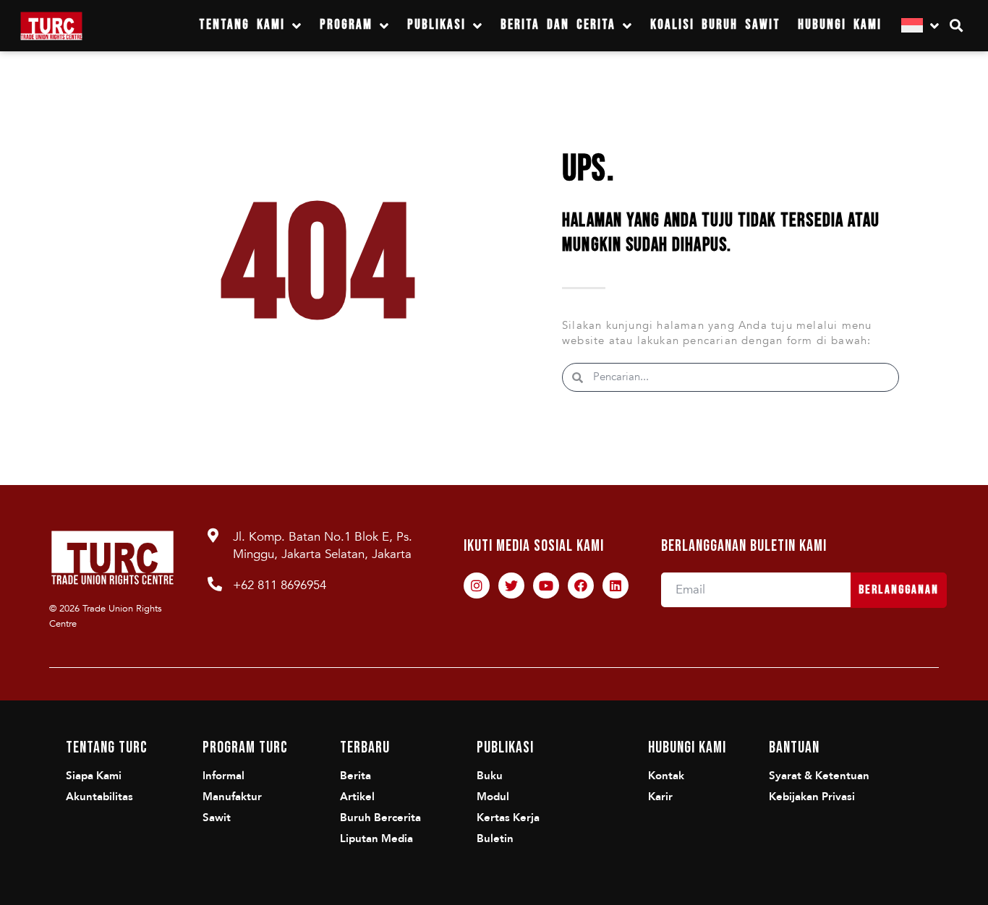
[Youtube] (546, 585)
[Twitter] (511, 585)
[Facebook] (581, 585)
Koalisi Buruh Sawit (715, 25)
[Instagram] (477, 585)
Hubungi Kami (840, 25)
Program (346, 25)
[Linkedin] (615, 585)
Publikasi (436, 25)
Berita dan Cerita (558, 25)
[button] (956, 26)
